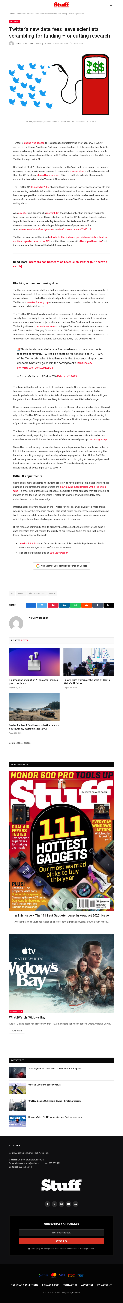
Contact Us (70, 1285)
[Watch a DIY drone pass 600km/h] (17, 1088)
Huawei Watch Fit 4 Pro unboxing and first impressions (55, 1117)
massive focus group (38, 302)
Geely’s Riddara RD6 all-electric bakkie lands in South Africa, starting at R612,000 (34, 727)
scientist (23, 213)
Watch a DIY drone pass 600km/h (44, 1085)
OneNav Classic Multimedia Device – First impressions (54, 1101)
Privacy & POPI (51, 1285)
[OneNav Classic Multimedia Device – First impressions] (17, 1105)
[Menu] (12, 5)
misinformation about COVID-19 (74, 229)
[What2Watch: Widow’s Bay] (61, 973)
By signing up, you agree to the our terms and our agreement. (63, 1248)
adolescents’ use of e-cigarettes (36, 229)
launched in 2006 (40, 187)
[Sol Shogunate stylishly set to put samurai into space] (17, 1072)
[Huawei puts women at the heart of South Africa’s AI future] (88, 662)
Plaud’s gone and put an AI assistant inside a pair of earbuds (33, 682)
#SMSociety (84, 363)
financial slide (77, 171)
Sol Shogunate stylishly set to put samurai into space (54, 1068)
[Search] (110, 5)
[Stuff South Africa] (61, 5)
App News (14, 22)
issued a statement (47, 326)
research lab (52, 213)
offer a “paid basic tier (90, 241)
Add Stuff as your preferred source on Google (64, 566)
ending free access (34, 142)
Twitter (52, 593)
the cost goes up (98, 439)
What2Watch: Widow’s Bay (27, 1017)
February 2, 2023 (67, 376)
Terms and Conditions (24, 1285)
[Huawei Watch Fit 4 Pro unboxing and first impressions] (17, 1121)
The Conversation (25, 43)
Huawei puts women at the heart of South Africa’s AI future (86, 682)
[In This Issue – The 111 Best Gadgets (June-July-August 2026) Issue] (61, 841)
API (11, 593)
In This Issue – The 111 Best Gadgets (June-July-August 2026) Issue (61, 915)
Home (11, 14)
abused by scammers (48, 175)
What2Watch (16, 1011)
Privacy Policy (79, 1248)
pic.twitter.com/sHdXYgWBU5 (35, 367)
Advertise (87, 1285)
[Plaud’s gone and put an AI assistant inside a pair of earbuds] (34, 662)
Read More (17, 1031)
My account (104, 1285)
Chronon (76, 1292)
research (21, 593)
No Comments (62, 43)
